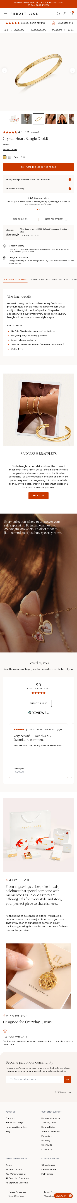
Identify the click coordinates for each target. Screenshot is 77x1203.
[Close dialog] (74, 560)
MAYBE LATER (38, 636)
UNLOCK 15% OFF (38, 626)
